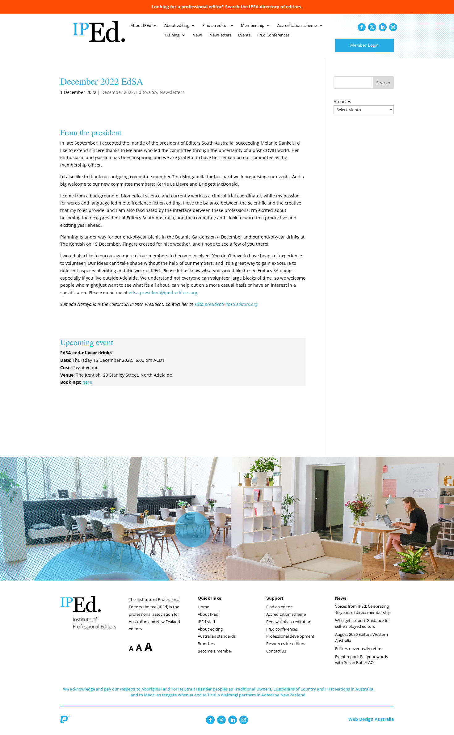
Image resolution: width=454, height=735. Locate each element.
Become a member (215, 651)
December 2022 (117, 92)
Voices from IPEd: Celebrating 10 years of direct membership (363, 609)
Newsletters (220, 35)
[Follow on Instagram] (393, 27)
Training (172, 35)
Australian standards (217, 636)
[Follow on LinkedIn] (383, 27)
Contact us (276, 651)
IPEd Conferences (273, 35)
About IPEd (141, 25)
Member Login (364, 45)
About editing (176, 25)
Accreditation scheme (297, 25)
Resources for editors (285, 643)
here (87, 382)
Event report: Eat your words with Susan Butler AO (361, 659)
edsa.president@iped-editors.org (163, 292)
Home (203, 607)
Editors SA (146, 92)
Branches (206, 643)
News (197, 35)
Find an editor (215, 25)
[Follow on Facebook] (362, 27)
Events (244, 35)
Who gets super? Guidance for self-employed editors (362, 623)
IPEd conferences (282, 629)
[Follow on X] (372, 27)
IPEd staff (206, 621)
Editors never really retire (358, 648)
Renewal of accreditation (288, 621)
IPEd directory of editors (275, 7)
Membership (252, 25)
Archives (342, 101)
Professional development (290, 636)
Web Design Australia (371, 719)
